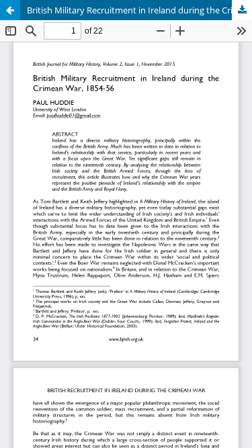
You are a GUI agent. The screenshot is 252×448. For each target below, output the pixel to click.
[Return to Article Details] (10, 10)
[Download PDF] (242, 10)
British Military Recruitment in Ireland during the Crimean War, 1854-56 (139, 10)
